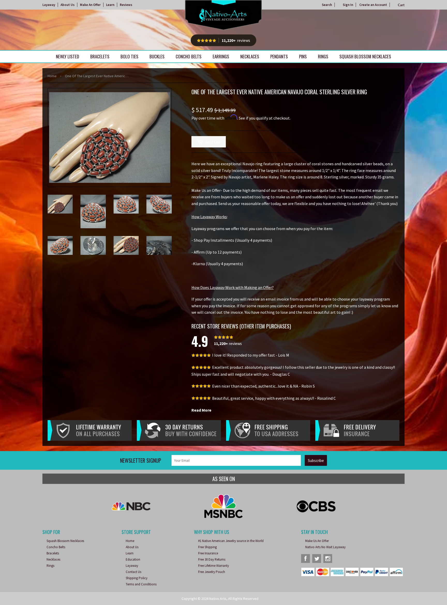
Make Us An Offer (317, 541)
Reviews (126, 5)
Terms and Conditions (141, 584)
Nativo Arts (217, 598)
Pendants (279, 56)
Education (133, 559)
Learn (110, 5)
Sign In (348, 5)
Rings (323, 56)
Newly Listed (67, 56)
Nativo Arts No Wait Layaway (325, 547)
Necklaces (249, 56)
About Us (67, 5)
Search (327, 5)
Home (52, 76)
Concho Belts (189, 56)
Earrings (221, 56)
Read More (201, 410)
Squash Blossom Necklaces (365, 56)
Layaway (48, 5)
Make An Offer (90, 5)
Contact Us (133, 572)
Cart (401, 5)
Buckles (157, 56)
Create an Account (373, 5)
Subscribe (316, 460)
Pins (303, 56)
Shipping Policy (136, 578)
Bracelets (99, 56)
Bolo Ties (129, 56)
